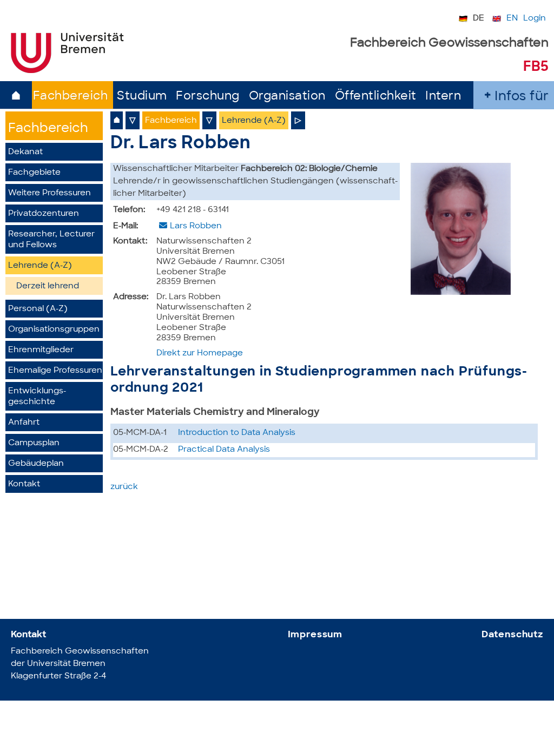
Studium (142, 96)
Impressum (315, 634)
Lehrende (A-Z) (40, 266)
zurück (124, 487)
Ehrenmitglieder (41, 350)
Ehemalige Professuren (55, 371)
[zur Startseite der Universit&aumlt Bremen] (67, 71)
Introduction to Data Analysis (236, 433)
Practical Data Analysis (224, 450)
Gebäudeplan (36, 464)
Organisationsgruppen (54, 330)
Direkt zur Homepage (199, 353)
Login (534, 19)
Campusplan (34, 443)
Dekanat (25, 152)
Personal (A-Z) (38, 309)
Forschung (208, 96)
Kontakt (24, 484)
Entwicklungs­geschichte (37, 396)
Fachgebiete (34, 173)
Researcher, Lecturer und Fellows (51, 239)
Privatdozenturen (43, 214)
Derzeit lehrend (47, 286)
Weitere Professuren (49, 193)
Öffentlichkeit (376, 96)
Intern (443, 96)
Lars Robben (196, 226)
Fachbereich (70, 96)
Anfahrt (23, 423)
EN (512, 19)
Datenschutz (512, 634)
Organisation (287, 96)
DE (478, 19)
